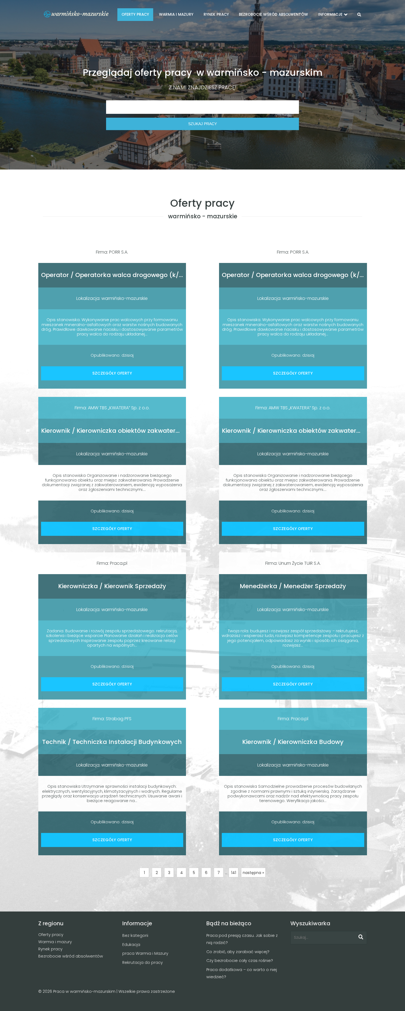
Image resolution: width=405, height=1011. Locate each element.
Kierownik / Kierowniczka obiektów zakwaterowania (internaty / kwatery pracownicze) (173, 430)
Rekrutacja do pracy (142, 962)
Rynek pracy (50, 949)
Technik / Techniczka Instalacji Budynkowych (112, 742)
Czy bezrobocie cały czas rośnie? (239, 960)
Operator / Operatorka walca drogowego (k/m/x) (117, 275)
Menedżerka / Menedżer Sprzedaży (293, 586)
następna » (253, 872)
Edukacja (131, 944)
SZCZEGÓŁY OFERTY (112, 373)
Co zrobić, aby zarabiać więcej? (237, 951)
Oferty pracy (50, 934)
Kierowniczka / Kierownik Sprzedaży (112, 586)
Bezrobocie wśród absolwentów (70, 956)
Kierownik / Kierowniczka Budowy (293, 742)
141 (233, 872)
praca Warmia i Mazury (145, 953)
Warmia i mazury (55, 942)
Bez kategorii (135, 935)
